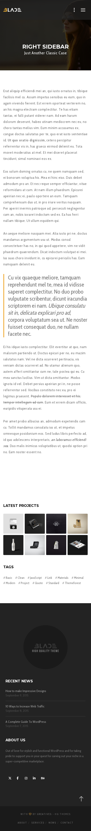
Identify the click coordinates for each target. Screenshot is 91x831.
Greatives (44, 814)
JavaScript (36, 578)
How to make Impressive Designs (26, 691)
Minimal (78, 578)
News (52, 822)
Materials (63, 578)
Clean (21, 578)
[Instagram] (25, 777)
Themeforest (73, 583)
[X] (9, 777)
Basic (9, 578)
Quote (39, 583)
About (22, 822)
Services (37, 822)
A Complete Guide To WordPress (26, 722)
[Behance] (42, 777)
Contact (67, 822)
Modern (10, 583)
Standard (53, 583)
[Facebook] (17, 777)
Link (49, 578)
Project (25, 583)
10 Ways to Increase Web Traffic (25, 706)
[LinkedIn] (33, 777)
